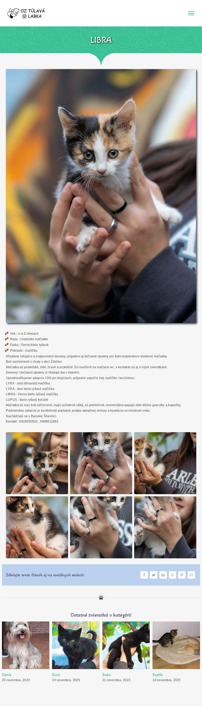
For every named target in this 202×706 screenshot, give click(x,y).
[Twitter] (153, 575)
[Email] (191, 575)
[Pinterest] (182, 575)
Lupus (57, 674)
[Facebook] (144, 575)
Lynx (106, 674)
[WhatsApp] (172, 575)
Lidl (155, 674)
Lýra (5, 674)
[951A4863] (165, 435)
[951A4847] (37, 435)
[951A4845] (165, 499)
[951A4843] (101, 499)
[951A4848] (101, 70)
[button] (5, 652)
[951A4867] (37, 499)
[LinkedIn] (163, 575)
